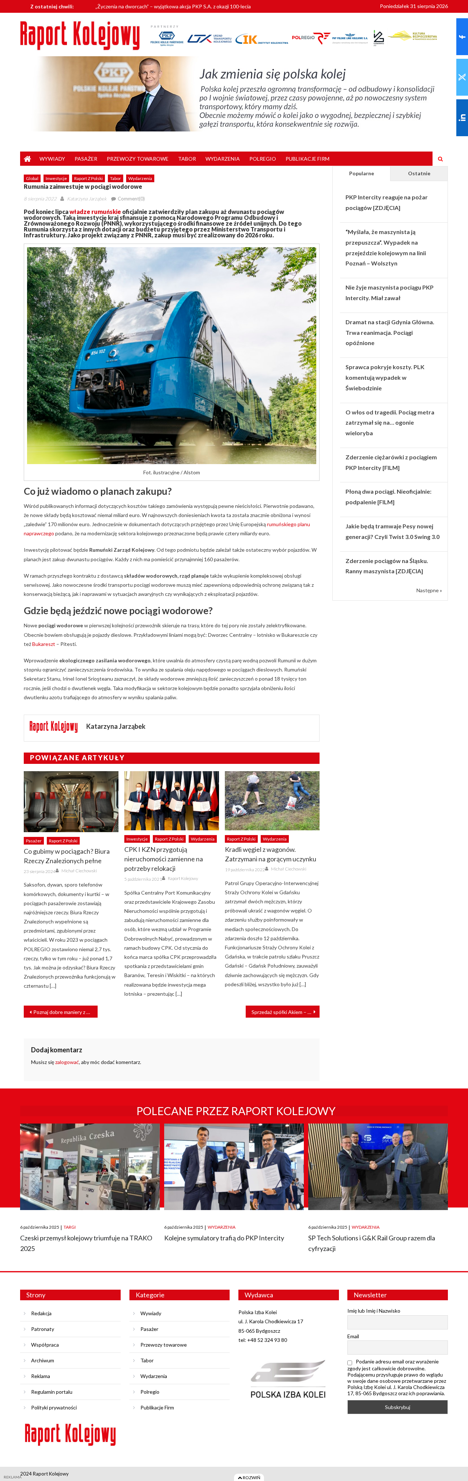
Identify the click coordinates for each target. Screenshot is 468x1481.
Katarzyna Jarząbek (86, 199)
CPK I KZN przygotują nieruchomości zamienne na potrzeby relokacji (163, 858)
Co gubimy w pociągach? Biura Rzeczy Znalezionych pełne (67, 856)
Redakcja (41, 1313)
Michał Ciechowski (79, 870)
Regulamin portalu (51, 1392)
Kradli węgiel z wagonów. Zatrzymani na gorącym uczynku (270, 854)
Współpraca (45, 1345)
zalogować (67, 1062)
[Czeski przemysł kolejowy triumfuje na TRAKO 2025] (90, 1167)
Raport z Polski (88, 178)
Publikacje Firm (307, 159)
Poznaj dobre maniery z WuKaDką (65, 1012)
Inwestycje (56, 178)
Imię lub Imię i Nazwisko (373, 1311)
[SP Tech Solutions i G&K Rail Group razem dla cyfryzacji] (378, 1167)
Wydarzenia (222, 159)
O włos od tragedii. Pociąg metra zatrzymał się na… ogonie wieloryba (390, 423)
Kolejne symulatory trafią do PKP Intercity (224, 1238)
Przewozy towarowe (138, 159)
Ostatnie (419, 173)
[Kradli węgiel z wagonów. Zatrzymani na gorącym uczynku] (272, 800)
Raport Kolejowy (183, 878)
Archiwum (42, 1360)
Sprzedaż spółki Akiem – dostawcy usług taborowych (286, 1012)
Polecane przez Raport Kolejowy (236, 1110)
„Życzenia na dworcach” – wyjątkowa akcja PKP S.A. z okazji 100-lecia (173, 5)
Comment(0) (131, 199)
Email (353, 1336)
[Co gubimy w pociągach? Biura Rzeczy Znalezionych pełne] (71, 801)
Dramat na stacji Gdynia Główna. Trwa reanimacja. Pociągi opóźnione (390, 332)
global (32, 178)
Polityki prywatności (54, 1407)
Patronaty (42, 1329)
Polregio (262, 159)
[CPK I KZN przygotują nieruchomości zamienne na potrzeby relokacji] (171, 800)
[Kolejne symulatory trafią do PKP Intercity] (234, 1167)
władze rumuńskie (95, 211)
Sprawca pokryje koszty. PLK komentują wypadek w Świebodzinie (385, 377)
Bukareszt (43, 644)
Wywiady (52, 159)
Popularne (361, 173)
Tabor (187, 159)
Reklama (40, 1376)
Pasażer (86, 159)
